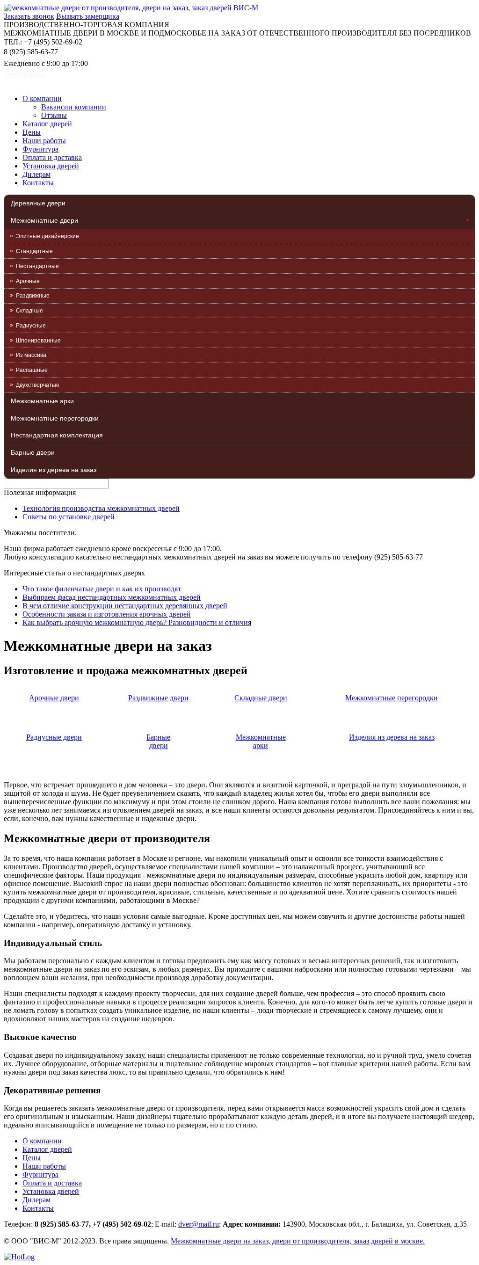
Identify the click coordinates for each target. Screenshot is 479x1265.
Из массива (31, 355)
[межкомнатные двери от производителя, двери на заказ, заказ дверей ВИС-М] (131, 8)
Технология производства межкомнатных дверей (101, 508)
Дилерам (36, 174)
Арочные (28, 281)
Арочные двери (54, 698)
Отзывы (54, 115)
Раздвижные (33, 295)
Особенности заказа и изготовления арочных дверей (106, 614)
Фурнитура (40, 149)
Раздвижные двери (158, 698)
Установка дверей (50, 166)
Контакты (38, 183)
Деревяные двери (38, 203)
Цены (31, 132)
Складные (29, 310)
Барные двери (33, 452)
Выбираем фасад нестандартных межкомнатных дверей (111, 597)
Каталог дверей (47, 124)
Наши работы (44, 141)
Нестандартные (37, 266)
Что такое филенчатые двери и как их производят (101, 589)
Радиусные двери (54, 737)
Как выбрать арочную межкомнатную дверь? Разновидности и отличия (136, 622)
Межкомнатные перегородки (55, 418)
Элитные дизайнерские (47, 236)
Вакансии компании (73, 107)
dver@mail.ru (24, 74)
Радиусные (31, 325)
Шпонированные (38, 340)
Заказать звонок (29, 16)
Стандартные (34, 251)
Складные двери (260, 698)
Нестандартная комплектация (57, 435)
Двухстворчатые (37, 385)
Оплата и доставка (52, 157)
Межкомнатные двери (44, 220)
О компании (42, 98)
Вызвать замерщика (87, 16)
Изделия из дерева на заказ (53, 469)
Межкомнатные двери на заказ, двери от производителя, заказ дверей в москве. (298, 1241)
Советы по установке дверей (68, 517)
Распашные (32, 370)
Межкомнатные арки (42, 401)
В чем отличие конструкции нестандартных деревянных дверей (124, 606)
